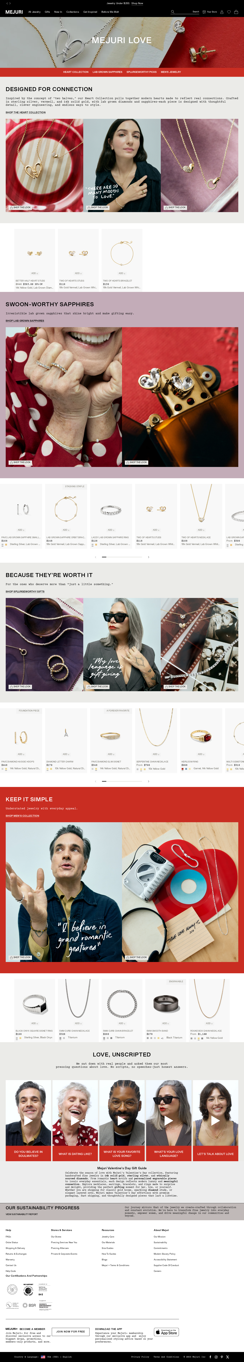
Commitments (161, 1248)
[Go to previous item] (95, 557)
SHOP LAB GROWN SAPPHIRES (25, 321)
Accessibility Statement (165, 1260)
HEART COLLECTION (75, 72)
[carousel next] (10, 3)
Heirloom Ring (189, 762)
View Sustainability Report (22, 1214)
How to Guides (109, 1254)
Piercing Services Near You (64, 1243)
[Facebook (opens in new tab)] (210, 1357)
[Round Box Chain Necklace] (209, 1003)
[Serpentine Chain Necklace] (156, 733)
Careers (157, 1271)
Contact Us (11, 1265)
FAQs (8, 1237)
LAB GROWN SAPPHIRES (107, 72)
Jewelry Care (108, 1237)
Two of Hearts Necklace (196, 538)
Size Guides (107, 1248)
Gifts (47, 12)
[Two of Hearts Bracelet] (122, 253)
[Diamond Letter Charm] (66, 733)
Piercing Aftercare (60, 1248)
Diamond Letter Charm (59, 762)
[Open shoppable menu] (44, 165)
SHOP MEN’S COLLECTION (22, 816)
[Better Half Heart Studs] (34, 253)
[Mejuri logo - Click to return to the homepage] (14, 12)
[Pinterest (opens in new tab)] (222, 1357)
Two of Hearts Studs (71, 281)
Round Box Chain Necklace (206, 1031)
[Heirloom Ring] (201, 733)
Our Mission (160, 1237)
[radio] (2, 545)
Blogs (104, 1260)
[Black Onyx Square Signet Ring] (34, 1003)
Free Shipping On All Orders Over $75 (125, 3)
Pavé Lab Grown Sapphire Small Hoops (21, 538)
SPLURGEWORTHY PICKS (142, 72)
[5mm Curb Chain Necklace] (78, 1003)
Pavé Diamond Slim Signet (106, 762)
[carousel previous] (7, 3)
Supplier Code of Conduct (166, 1265)
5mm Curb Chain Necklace (74, 1031)
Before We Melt (110, 12)
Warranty (10, 1260)
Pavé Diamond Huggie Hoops (17, 762)
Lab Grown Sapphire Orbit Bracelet (66, 538)
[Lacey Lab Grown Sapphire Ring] (111, 509)
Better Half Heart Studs (30, 281)
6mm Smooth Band (157, 1031)
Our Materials (108, 1243)
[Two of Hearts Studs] (78, 253)
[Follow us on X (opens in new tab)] (227, 1357)
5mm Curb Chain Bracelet (118, 1031)
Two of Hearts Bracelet (117, 281)
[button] (28, 1121)
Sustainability (160, 1243)
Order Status (12, 1243)
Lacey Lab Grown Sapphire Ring (110, 538)
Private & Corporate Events (64, 1254)
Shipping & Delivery (15, 1248)
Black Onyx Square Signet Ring (34, 1031)
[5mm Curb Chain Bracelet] (122, 1003)
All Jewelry (34, 12)
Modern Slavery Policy (164, 1254)
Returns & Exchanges (16, 1254)
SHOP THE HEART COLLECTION (26, 113)
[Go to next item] (148, 557)
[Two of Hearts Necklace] (201, 509)
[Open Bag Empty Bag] (236, 12)
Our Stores (56, 1237)
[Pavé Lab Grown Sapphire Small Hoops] (21, 509)
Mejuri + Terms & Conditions (115, 1265)
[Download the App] (166, 1332)
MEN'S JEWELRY (171, 72)
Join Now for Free (70, 1332)
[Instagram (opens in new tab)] (216, 1357)
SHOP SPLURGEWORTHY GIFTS (25, 592)
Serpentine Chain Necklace (152, 762)
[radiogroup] (4, 545)
